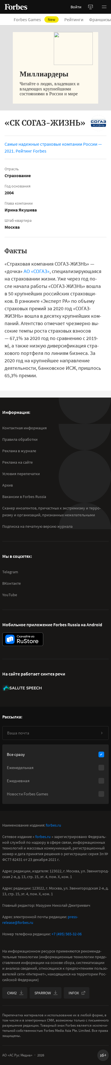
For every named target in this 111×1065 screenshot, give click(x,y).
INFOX (74, 992)
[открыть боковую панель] (90, 6)
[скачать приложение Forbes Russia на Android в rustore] (22, 639)
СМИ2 (12, 992)
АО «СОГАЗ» (37, 271)
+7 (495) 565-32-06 (67, 933)
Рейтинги (73, 19)
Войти (76, 6)
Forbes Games (34, 19)
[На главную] (16, 7)
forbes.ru (53, 825)
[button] (104, 6)
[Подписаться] (101, 733)
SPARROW (42, 992)
